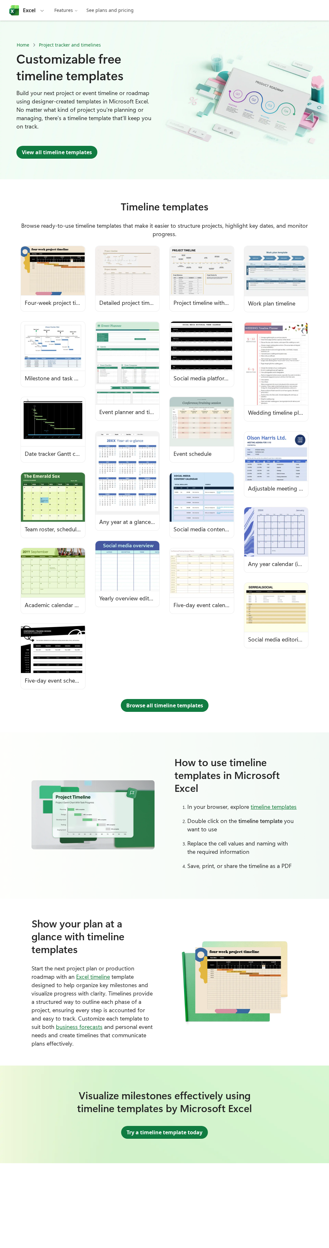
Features (63, 10)
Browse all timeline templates (164, 705)
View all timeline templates (57, 152)
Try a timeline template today (164, 1132)
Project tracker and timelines (70, 45)
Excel (29, 10)
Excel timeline (93, 976)
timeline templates (274, 806)
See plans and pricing (110, 10)
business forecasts (79, 1027)
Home (23, 45)
